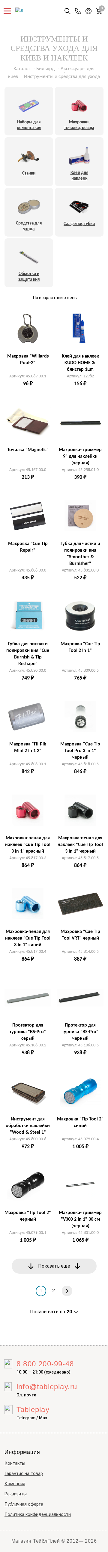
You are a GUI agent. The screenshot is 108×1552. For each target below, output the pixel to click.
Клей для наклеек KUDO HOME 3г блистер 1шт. (80, 363)
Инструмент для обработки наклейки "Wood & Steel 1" (28, 1126)
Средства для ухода (29, 226)
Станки (28, 173)
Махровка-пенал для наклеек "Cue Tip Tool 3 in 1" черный (80, 845)
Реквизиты (15, 1494)
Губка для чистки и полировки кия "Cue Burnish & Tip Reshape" (27, 654)
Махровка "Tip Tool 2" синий (80, 1122)
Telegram (25, 1417)
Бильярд (45, 68)
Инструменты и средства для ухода (62, 76)
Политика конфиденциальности (37, 1514)
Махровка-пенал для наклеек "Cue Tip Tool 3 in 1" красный (27, 845)
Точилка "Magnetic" (28, 450)
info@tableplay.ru (46, 1387)
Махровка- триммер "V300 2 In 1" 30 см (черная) (80, 1219)
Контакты (14, 1463)
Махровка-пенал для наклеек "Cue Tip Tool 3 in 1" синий (27, 938)
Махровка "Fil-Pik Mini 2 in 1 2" (27, 747)
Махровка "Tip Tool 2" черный (27, 1216)
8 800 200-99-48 (45, 1364)
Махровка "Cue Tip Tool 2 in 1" (80, 647)
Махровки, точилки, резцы (79, 125)
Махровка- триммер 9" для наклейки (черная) (80, 457)
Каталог (22, 68)
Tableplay (33, 1409)
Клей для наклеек (79, 176)
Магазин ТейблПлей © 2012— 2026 (54, 1541)
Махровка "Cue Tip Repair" (28, 547)
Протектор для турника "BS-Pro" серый (28, 1032)
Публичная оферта (23, 1504)
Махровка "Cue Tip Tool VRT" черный (80, 935)
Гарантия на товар (23, 1473)
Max (43, 1417)
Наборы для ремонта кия (29, 125)
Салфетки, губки (79, 224)
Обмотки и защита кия (29, 277)
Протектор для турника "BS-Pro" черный (80, 1032)
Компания (14, 1483)
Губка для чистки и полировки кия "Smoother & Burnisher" (80, 553)
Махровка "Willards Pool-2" (28, 359)
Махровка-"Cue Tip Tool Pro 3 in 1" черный (80, 751)
